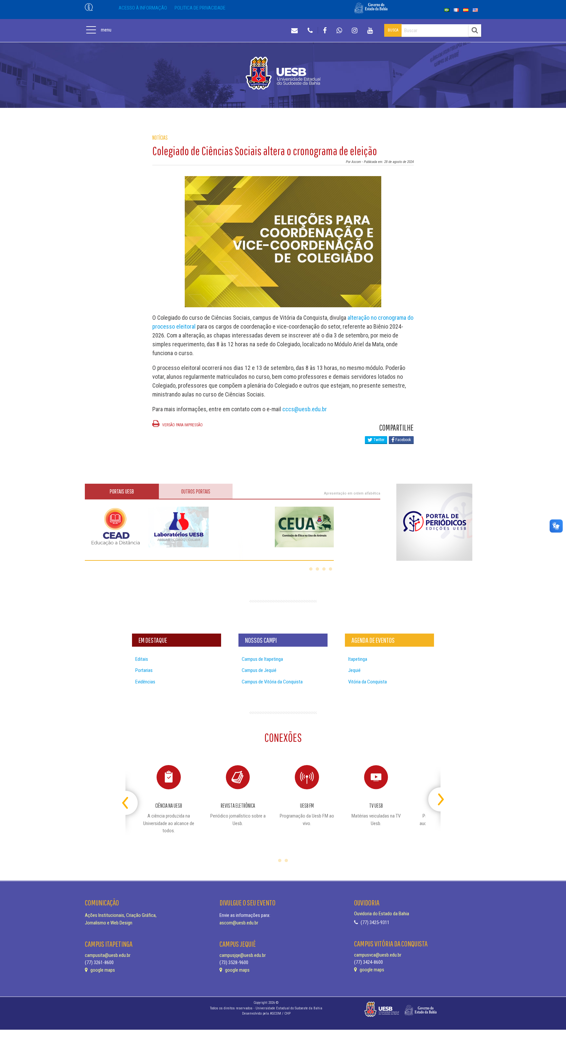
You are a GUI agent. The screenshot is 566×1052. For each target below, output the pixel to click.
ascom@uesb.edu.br (238, 923)
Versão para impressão (182, 425)
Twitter (378, 439)
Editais (141, 659)
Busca (393, 30)
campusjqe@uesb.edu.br (242, 955)
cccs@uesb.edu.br (304, 409)
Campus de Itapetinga (262, 659)
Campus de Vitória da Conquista (272, 682)
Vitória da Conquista (367, 682)
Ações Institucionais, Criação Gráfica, (121, 915)
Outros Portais (195, 491)
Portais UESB (122, 491)
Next (434, 797)
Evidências (145, 682)
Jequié (354, 670)
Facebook (402, 439)
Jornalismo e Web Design (108, 923)
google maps (102, 970)
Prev (131, 797)
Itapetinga (357, 659)
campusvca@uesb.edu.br (377, 955)
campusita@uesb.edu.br (107, 955)
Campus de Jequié (259, 670)
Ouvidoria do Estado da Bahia (381, 914)
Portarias (144, 670)
